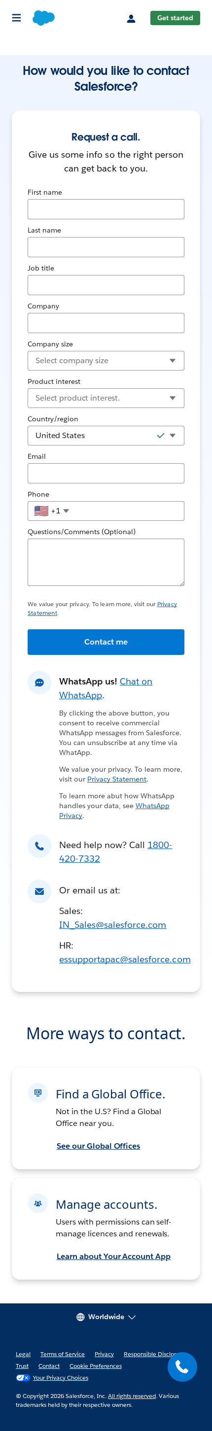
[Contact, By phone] (182, 1367)
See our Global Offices (98, 1146)
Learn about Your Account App (114, 1256)
